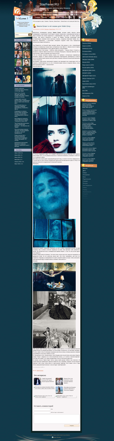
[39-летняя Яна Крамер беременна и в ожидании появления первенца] (18, 66)
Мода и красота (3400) (88, 65)
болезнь (85, 198)
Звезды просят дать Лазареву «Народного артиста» (88, 139)
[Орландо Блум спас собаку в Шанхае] (18, 74)
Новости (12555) (86, 46)
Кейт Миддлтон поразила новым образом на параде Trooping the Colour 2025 (21, 120)
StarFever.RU (49, 4)
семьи (85, 172)
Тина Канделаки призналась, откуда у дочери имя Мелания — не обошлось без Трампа (22, 125)
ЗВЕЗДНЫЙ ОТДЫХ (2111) (89, 75)
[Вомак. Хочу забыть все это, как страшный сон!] (26, 66)
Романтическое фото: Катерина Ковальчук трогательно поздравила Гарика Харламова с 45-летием (21, 138)
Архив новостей (54, 17)
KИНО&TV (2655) (86, 73)
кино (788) (85, 90)
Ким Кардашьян (87, 185)
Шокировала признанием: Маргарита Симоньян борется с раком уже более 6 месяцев (22, 144)
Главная (37, 17)
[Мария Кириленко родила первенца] (18, 82)
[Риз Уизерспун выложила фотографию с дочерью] (26, 57)
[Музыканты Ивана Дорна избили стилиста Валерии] (18, 57)
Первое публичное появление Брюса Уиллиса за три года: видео (21, 90)
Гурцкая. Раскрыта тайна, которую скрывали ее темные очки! (89, 119)
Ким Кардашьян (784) (87, 93)
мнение (85, 168)
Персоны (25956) (86, 43)
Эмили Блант (57, 21)
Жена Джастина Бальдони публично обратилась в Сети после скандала (70, 389)
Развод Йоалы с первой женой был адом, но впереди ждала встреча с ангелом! (89, 113)
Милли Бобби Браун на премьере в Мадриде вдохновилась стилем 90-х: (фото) (21, 107)
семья (85, 187)
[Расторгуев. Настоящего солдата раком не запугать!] (26, 74)
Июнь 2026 (17, 157)
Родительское (87, 179)
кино (84, 177)
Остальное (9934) (86, 51)
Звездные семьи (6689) (88, 59)
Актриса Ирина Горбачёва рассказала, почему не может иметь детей (89, 105)
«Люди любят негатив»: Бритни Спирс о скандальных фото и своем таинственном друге (22, 101)
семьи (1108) (85, 81)
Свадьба (85, 194)
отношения (86, 174)
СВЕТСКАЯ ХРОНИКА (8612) (89, 56)
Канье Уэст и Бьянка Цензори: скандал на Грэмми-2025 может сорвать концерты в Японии (22, 95)
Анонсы (44, 17)
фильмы (85, 183)
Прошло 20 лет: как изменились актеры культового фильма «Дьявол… (68, 381)
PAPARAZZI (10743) (87, 48)
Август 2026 (18, 153)
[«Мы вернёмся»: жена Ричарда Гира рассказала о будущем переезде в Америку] (26, 82)
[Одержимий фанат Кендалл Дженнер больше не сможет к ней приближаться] (18, 49)
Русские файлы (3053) (88, 67)
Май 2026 (17, 159)
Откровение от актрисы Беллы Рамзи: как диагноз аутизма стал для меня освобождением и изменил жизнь (21, 114)
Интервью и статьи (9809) (88, 54)
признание (86, 200)
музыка (85, 196)
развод (85, 189)
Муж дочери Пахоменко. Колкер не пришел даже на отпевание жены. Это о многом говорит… (89, 126)
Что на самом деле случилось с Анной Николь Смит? (88, 144)
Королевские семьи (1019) (89, 84)
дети (84, 170)
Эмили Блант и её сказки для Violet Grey (53, 26)
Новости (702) (86, 96)
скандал (85, 181)
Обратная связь (67, 17)
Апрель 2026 (18, 161)
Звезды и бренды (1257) (88, 78)
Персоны (51, 21)
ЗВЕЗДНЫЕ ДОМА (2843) (88, 70)
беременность (87, 191)
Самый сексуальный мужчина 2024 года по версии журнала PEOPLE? (48, 380)
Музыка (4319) (86, 62)
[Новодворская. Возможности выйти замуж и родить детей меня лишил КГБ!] (26, 49)
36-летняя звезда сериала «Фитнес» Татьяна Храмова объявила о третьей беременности (22, 131)
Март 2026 (17, 163)
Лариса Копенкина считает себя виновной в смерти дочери (89, 149)
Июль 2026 (17, 155)
